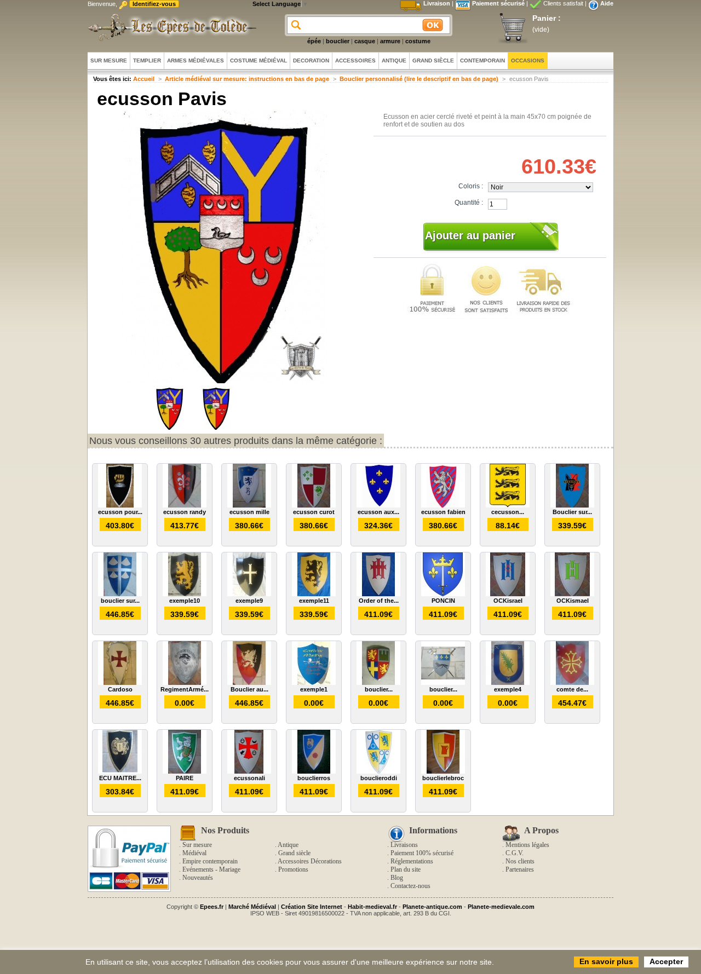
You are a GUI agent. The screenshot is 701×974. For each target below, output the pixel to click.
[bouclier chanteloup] (443, 682)
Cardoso (120, 689)
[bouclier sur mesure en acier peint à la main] (120, 594)
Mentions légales (527, 845)
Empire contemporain (210, 861)
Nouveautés (197, 877)
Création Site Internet (311, 906)
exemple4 (507, 689)
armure (390, 41)
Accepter (666, 961)
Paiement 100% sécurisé (421, 853)
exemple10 (184, 600)
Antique (288, 845)
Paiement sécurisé (498, 3)
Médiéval (194, 853)
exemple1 (313, 689)
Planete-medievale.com (501, 906)
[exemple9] (249, 594)
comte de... (572, 689)
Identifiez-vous (154, 4)
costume (417, 41)
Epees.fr (211, 906)
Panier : (546, 18)
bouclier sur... (120, 600)
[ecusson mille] (249, 505)
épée (314, 41)
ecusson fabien (443, 512)
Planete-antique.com (432, 906)
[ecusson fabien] (443, 505)
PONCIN (443, 600)
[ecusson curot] (314, 505)
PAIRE (184, 778)
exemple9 (249, 600)
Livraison (436, 3)
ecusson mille (249, 512)
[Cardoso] (120, 682)
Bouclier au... (249, 689)
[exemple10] (184, 594)
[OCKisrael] (508, 594)
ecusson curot (314, 512)
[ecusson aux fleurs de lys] (378, 505)
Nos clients (520, 861)
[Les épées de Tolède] (170, 27)
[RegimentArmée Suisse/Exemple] (184, 682)
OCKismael (572, 600)
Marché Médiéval (252, 906)
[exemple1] (314, 682)
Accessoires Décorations (310, 861)
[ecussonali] (249, 771)
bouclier (337, 41)
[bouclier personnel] (378, 682)
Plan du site (405, 869)
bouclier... (379, 689)
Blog (396, 877)
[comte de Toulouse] (572, 682)
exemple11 (314, 600)
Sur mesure (197, 845)
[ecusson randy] (184, 505)
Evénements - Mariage (211, 869)
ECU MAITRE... (120, 778)
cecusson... (507, 512)
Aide (606, 3)
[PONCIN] (443, 594)
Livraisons (404, 845)
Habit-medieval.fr (372, 906)
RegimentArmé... (184, 689)
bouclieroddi (378, 778)
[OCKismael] (572, 594)
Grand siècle (294, 853)
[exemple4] (508, 682)
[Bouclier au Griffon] (249, 682)
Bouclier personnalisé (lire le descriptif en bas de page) (419, 79)
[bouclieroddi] (378, 771)
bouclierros (313, 778)
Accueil (143, 79)
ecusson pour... (120, 512)
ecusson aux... (378, 512)
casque (364, 41)
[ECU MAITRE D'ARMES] (120, 771)
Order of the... (379, 600)
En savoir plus (606, 961)
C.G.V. (514, 853)
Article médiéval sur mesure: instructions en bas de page (247, 79)
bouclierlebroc (443, 778)
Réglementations (411, 861)
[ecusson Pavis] (170, 427)
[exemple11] (314, 594)
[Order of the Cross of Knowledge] (378, 594)
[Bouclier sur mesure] (572, 505)
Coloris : (470, 186)
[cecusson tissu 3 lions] (508, 505)
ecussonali (249, 778)
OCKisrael (507, 600)
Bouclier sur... (572, 512)
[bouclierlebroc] (443, 771)
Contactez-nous (410, 886)
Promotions (293, 869)
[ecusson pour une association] (120, 505)
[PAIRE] (184, 771)
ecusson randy (184, 512)
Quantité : (469, 202)
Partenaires (519, 869)
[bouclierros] (314, 771)
